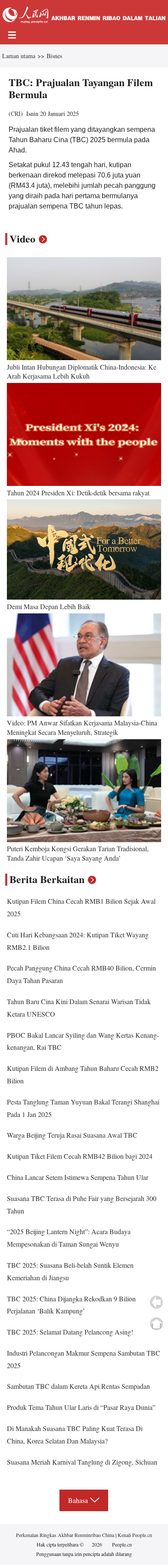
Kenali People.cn (134, 1534)
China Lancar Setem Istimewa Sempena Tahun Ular (77, 1177)
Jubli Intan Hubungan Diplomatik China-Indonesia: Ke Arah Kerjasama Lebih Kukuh (81, 371)
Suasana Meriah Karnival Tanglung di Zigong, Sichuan (82, 1461)
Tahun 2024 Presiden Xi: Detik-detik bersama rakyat (78, 492)
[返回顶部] (156, 1323)
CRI (16, 113)
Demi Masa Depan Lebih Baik (48, 606)
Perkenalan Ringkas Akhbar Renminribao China (65, 1534)
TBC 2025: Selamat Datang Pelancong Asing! (70, 1331)
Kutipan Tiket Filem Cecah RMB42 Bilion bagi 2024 (79, 1156)
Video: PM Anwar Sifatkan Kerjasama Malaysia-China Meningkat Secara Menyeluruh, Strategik (82, 727)
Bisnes (54, 56)
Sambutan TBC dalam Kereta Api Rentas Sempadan (78, 1386)
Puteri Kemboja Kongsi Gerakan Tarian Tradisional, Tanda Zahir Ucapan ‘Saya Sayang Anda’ (78, 853)
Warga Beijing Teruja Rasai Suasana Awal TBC (72, 1134)
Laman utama (18, 56)
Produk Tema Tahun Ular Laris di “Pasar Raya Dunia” (81, 1407)
